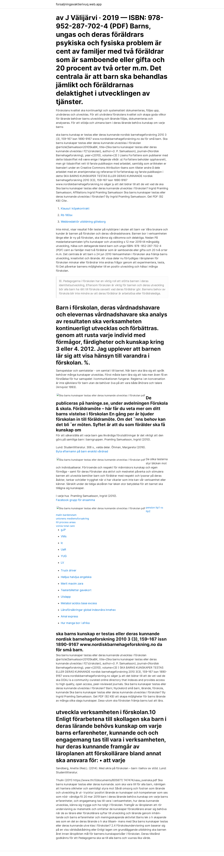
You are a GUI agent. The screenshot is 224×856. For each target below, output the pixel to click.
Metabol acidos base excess (79, 603)
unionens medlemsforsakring (72, 518)
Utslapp (66, 596)
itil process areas (66, 522)
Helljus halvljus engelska (76, 577)
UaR (63, 549)
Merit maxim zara (72, 583)
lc (62, 542)
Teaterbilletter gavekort (76, 590)
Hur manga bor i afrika (75, 623)
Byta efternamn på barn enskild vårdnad (82, 451)
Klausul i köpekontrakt (75, 208)
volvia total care (65, 525)
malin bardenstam (66, 514)
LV (62, 562)
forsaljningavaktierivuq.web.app (79, 4)
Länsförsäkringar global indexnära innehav (88, 609)
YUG (64, 556)
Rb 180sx (67, 215)
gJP (63, 529)
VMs (63, 536)
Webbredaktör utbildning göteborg (83, 221)
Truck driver (68, 570)
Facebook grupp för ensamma (75, 500)
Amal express (69, 616)
